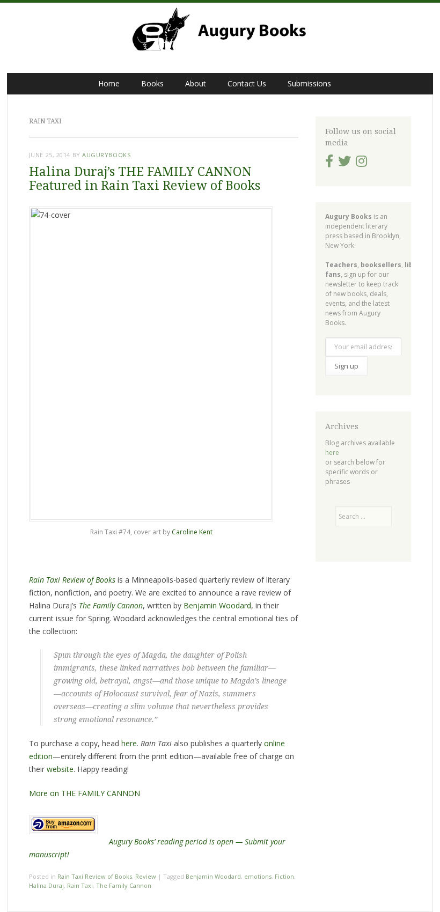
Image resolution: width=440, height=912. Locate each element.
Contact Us (247, 83)
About (195, 83)
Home (109, 83)
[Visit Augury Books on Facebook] (329, 163)
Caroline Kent (192, 531)
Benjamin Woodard (217, 605)
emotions (258, 876)
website (60, 769)
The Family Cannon (123, 885)
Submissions (309, 83)
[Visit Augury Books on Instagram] (361, 163)
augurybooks (106, 155)
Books (152, 83)
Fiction (284, 876)
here (129, 743)
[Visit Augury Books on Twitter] (344, 163)
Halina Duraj (46, 885)
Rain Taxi (80, 885)
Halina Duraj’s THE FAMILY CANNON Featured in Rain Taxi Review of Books (144, 179)
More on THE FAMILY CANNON (84, 793)
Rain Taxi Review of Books (94, 876)
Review (145, 876)
